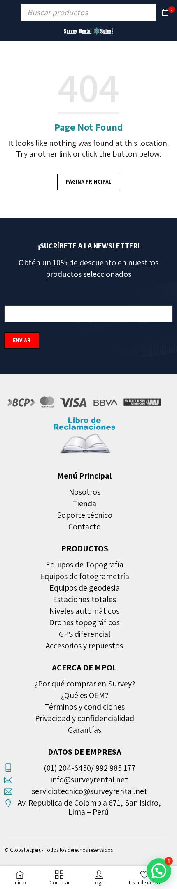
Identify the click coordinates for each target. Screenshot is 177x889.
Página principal (89, 181)
